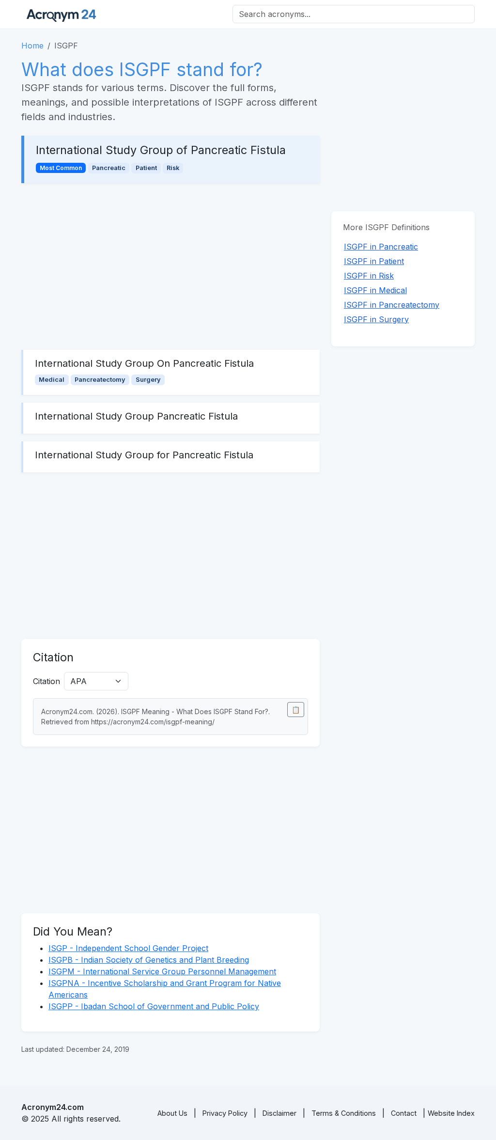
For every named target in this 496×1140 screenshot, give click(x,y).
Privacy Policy (225, 1113)
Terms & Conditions (343, 1113)
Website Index (451, 1113)
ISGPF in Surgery (376, 319)
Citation (46, 681)
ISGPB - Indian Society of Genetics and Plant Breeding (148, 960)
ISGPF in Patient (374, 261)
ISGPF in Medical (375, 290)
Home (32, 45)
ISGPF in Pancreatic (381, 246)
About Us (172, 1113)
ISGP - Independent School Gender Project (128, 948)
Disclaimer (279, 1113)
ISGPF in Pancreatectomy (391, 305)
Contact (404, 1113)
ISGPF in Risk (369, 276)
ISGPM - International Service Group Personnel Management (162, 971)
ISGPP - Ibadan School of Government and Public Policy (153, 1006)
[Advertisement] (170, 266)
